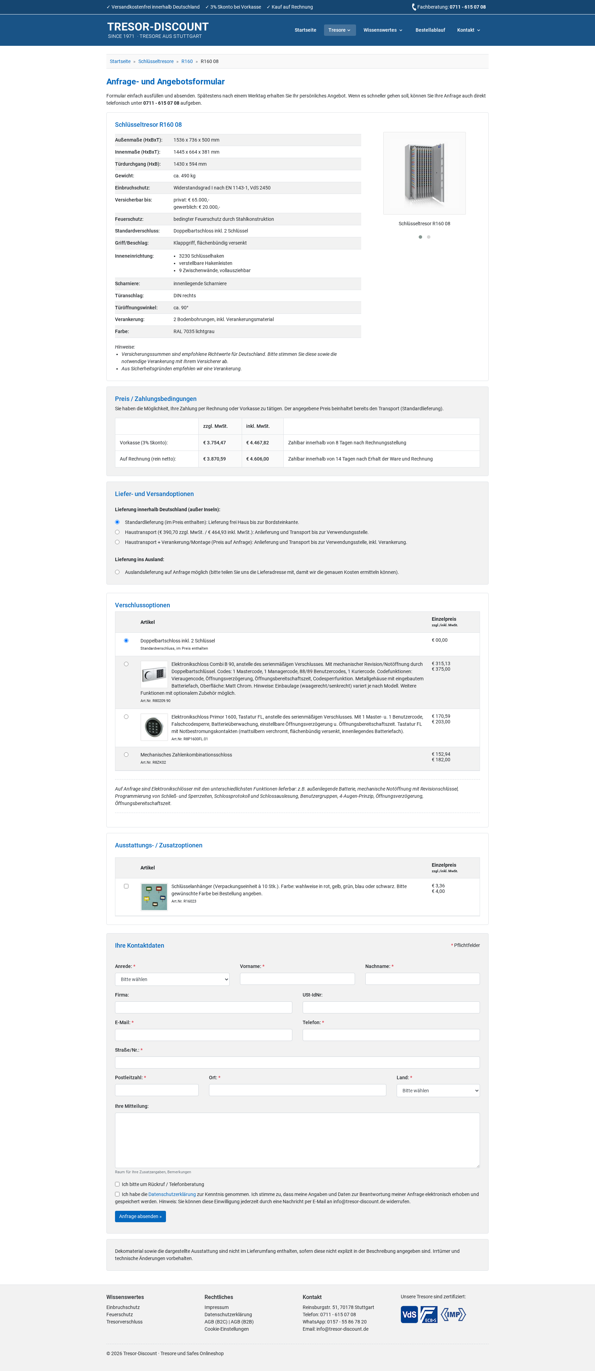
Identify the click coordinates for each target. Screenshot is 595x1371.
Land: (404, 1077)
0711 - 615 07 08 (468, 7)
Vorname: (252, 966)
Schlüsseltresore (156, 61)
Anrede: (125, 966)
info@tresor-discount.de (342, 1329)
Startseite (305, 30)
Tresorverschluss (124, 1321)
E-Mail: (124, 1022)
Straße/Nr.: (129, 1050)
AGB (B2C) (216, 1321)
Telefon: (313, 1022)
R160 (187, 61)
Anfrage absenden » (140, 1216)
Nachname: (379, 966)
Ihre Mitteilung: (132, 1106)
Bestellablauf (430, 30)
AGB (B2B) (242, 1321)
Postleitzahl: (130, 1077)
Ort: (214, 1077)
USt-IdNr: (313, 995)
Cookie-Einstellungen (227, 1329)
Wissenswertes (381, 30)
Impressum (217, 1307)
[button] (420, 237)
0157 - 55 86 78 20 (347, 1321)
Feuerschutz (119, 1314)
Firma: (122, 995)
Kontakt (466, 30)
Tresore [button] (337, 30)
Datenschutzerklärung (172, 1194)
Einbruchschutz (123, 1307)
